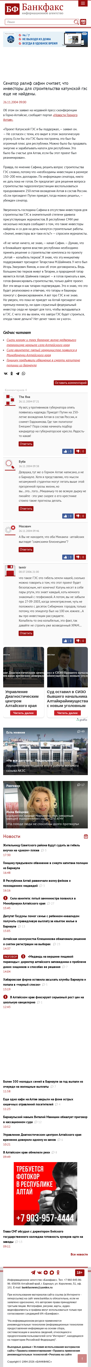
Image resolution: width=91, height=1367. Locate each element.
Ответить (26, 444)
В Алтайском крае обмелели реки (26, 1152)
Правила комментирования (34, 1350)
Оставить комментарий (71, 383)
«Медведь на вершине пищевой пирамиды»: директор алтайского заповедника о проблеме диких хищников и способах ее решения (44, 961)
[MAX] (52, 1272)
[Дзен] (46, 1272)
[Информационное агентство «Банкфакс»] (34, 9)
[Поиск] (76, 22)
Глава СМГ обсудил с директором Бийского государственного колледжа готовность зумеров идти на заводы (43, 1236)
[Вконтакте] (39, 1272)
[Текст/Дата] (83, 22)
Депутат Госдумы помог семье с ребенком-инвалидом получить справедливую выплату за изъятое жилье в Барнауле (41, 921)
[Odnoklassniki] (58, 1272)
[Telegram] (17, 373)
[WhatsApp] (23, 373)
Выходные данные (19, 1346)
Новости (11, 836)
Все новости (79, 1254)
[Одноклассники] (11, 373)
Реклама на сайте (60, 1354)
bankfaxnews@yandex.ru (37, 1287)
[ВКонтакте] (5, 373)
